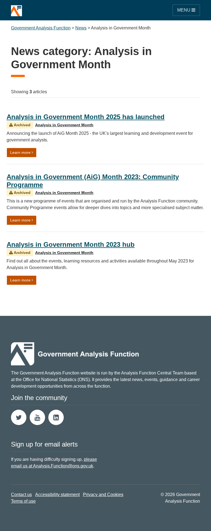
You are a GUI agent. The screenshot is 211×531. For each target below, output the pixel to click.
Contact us (21, 494)
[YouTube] (37, 417)
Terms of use (23, 501)
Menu (184, 10)
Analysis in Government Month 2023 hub (71, 244)
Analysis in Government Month (64, 125)
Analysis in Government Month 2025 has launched (86, 117)
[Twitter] (18, 417)
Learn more (23, 152)
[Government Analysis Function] (16, 8)
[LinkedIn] (56, 417)
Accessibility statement (57, 494)
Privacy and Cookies (103, 494)
